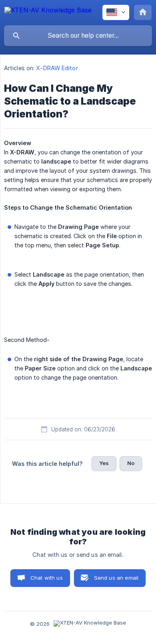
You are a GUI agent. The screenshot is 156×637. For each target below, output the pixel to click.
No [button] (130, 463)
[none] (48, 11)
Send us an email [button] (116, 577)
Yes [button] (104, 463)
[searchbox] (78, 35)
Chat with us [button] (46, 577)
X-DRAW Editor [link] (57, 68)
